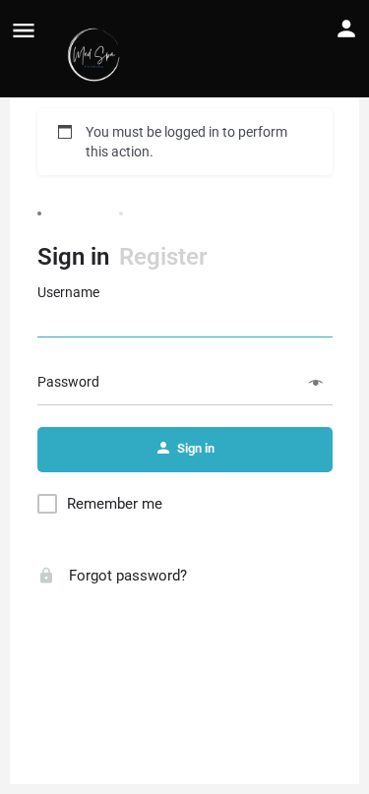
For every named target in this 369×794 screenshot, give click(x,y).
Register (163, 257)
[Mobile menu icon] (23, 30)
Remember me (114, 504)
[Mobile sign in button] (346, 28)
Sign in (73, 257)
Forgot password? (126, 575)
